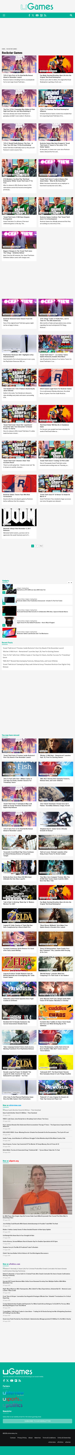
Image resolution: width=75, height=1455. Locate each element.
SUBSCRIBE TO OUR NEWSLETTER (37, 1421)
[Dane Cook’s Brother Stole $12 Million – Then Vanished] (22, 1110)
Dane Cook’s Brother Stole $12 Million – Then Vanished (20, 1113)
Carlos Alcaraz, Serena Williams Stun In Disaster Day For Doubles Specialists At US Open (30, 1241)
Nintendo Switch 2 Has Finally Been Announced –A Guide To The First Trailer (39, 601)
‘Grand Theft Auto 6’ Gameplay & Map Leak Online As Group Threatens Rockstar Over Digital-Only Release (36, 665)
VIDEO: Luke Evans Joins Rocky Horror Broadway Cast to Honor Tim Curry (25, 1119)
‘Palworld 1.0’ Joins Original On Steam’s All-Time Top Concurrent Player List (54, 1098)
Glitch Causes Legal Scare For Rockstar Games (56, 389)
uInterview (52, 1442)
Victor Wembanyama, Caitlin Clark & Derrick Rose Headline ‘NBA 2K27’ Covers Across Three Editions (54, 1049)
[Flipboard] (41, 15)
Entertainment (7, 174)
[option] (37, 589)
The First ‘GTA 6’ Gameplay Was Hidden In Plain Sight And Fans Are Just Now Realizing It (19, 110)
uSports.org (14, 1161)
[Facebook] (29, 15)
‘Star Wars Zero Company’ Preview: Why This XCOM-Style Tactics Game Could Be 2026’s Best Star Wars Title (55, 879)
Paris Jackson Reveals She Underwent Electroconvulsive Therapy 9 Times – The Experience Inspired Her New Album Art (37, 1125)
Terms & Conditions (49, 1438)
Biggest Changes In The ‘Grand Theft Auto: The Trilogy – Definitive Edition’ (17, 252)
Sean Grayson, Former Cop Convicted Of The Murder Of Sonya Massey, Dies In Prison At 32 (31, 1144)
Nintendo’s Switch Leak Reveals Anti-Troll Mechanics (32, 633)
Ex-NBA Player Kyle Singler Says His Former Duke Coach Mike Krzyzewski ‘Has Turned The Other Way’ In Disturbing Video (35, 1217)
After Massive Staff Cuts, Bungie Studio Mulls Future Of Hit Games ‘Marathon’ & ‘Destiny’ (55, 999)
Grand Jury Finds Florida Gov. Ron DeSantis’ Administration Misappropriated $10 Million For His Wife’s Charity (37, 1319)
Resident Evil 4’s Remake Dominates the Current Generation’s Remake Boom (16, 1023)
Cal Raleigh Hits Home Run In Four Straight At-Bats (18, 1235)
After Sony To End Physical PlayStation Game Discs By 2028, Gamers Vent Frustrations (18, 1098)
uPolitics (60, 1442)
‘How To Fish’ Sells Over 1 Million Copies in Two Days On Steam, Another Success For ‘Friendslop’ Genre (36, 656)
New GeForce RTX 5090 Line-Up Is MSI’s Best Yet (31, 590)
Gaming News (16, 71)
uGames (68, 1442)
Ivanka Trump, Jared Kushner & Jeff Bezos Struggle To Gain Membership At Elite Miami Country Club (34, 1138)
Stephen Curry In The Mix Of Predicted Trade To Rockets (20, 1247)
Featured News (7, 71)
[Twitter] (33, 15)
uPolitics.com (14, 1264)
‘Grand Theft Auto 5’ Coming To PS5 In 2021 (54, 461)
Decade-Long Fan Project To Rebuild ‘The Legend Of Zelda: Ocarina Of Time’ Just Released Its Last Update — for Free (17, 1074)
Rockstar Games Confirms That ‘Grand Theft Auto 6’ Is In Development (55, 218)
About (31, 1438)
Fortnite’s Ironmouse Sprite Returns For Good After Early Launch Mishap (18, 949)
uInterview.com (15, 1105)
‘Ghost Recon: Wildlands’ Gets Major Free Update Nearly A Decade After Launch (54, 926)
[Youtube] (37, 15)
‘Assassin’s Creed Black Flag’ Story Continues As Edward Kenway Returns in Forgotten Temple (18, 854)
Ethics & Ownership (64, 1438)
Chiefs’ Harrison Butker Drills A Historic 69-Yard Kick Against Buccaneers (25, 1253)
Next (41, 546)
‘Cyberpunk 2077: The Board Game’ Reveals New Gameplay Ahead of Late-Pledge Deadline (55, 1073)
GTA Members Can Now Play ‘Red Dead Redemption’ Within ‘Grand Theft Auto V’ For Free (18, 181)
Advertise (37, 1438)
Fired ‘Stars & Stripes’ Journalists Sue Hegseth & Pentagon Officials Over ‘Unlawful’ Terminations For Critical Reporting (37, 1297)
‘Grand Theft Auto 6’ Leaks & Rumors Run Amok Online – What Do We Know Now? (54, 180)
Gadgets (19, 588)
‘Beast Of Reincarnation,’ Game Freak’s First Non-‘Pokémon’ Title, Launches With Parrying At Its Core (55, 950)
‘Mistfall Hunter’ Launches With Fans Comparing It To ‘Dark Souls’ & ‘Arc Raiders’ (54, 974)
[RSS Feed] (45, 15)
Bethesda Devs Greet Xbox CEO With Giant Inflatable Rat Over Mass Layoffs (17, 878)
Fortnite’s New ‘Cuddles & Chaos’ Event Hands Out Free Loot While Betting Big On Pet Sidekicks (55, 1024)
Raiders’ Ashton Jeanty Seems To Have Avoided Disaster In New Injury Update (27, 1229)
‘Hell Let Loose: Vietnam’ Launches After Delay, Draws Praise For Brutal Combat (53, 853)
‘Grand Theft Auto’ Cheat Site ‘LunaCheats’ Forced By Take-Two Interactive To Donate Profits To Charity (17, 427)
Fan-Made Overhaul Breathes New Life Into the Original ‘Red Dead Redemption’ (55, 76)
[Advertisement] (38, 32)
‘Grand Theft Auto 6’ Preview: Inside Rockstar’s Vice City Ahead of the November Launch (33, 648)
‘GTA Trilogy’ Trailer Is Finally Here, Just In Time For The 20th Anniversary (54, 320)
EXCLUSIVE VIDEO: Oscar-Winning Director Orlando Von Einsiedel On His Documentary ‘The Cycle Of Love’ (36, 1132)
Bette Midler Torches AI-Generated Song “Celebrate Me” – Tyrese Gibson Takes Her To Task (31, 1150)
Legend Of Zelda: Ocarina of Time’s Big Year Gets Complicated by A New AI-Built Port (18, 926)
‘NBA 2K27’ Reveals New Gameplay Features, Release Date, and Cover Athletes (30, 661)
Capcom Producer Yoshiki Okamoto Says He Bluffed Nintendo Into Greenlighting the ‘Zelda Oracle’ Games (18, 975)
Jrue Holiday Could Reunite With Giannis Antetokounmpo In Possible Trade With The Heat (30, 1224)
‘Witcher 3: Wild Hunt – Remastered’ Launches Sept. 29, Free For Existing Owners (31, 651)
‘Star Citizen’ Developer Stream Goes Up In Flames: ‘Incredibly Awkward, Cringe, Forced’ (55, 805)
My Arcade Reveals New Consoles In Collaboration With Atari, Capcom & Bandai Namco (42, 611)
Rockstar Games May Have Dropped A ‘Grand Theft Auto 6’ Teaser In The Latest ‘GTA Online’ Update (55, 145)
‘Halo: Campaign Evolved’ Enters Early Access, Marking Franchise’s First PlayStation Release (18, 1048)
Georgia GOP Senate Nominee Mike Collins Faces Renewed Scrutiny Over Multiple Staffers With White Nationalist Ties (34, 1282)
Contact (13, 1438)
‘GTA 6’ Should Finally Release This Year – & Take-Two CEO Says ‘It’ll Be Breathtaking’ (18, 144)
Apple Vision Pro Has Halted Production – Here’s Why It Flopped (35, 622)
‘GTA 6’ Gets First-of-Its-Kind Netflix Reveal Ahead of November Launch (18, 76)
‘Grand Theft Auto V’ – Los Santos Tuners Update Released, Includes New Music (54, 356)
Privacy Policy (22, 1438)
